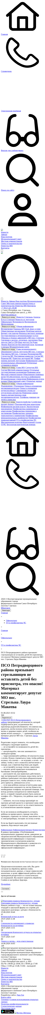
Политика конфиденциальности (14, 1004)
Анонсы (36, 317)
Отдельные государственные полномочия (20, 371)
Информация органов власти (13, 407)
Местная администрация (11, 241)
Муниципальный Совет (11, 239)
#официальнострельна (22, 830)
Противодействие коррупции (27, 404)
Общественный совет (16, 381)
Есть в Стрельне (8, 319)
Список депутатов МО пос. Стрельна (28, 352)
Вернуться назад (8, 317)
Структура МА (31, 367)
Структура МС (7, 356)
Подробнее (5, 884)
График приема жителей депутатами (20, 359)
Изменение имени (30, 393)
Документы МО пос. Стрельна (14, 354)
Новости (4, 232)
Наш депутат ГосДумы (28, 342)
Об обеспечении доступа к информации (23, 377)
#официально (6, 830)
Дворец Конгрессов (9, 345)
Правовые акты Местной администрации (20, 373)
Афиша (4, 234)
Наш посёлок (6, 237)
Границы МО (19, 329)
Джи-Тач (20, 995)
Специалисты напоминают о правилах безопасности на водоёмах (17, 924)
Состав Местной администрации (15, 370)
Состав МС (39, 356)
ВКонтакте (5, 608)
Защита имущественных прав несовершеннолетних (13, 396)
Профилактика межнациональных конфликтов (19, 416)
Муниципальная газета (19, 347)
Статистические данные (11, 1006)
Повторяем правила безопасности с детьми (19, 903)
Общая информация (24, 326)
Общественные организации (13, 331)
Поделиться (6, 718)
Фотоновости (18, 322)
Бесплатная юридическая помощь (21, 424)
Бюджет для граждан (10, 333)
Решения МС (6, 358)
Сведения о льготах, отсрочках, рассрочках (19, 340)
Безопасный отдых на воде (12, 917)
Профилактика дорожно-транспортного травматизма (17, 414)
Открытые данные (34, 381)
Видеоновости (30, 322)
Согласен (5, 889)
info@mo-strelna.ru (8, 315)
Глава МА (20, 367)
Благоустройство (23, 402)
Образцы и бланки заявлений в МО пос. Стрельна (22, 338)
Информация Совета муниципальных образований (22, 362)
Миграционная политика (11, 422)
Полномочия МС (35, 354)
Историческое (7, 329)
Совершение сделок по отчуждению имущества (18, 391)
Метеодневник (7, 324)
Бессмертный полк (26, 345)
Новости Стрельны (24, 317)
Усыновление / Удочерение (12, 386)
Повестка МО (7, 246)
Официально (6, 322)
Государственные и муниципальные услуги (19, 336)
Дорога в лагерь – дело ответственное (17, 941)
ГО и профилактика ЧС (26, 420)
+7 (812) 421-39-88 (9, 308)
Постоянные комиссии (24, 356)
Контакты (5, 248)
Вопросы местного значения (31, 333)
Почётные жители (34, 331)
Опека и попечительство (11, 243)
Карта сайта (6, 997)
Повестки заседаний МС (23, 358)
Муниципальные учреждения (13, 379)
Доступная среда (8, 1008)
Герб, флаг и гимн (33, 329)
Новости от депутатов (24, 319)
